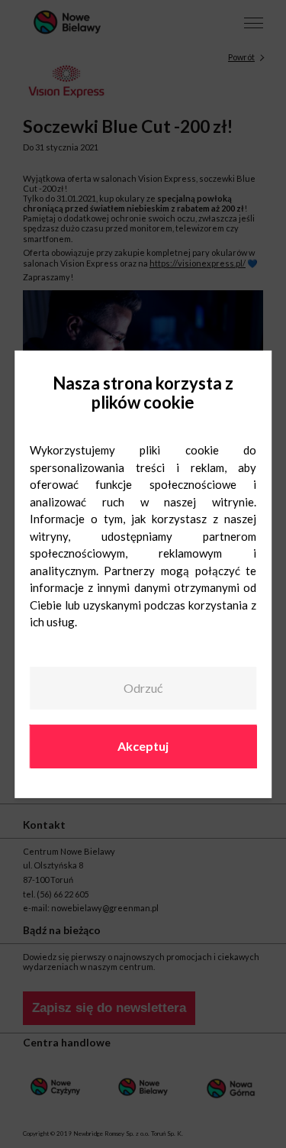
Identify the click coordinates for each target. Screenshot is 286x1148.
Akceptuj (143, 746)
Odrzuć (143, 688)
